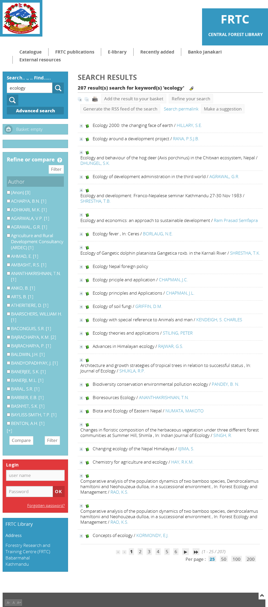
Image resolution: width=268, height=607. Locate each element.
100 (237, 559)
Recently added (157, 52)
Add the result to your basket (133, 99)
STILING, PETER (178, 333)
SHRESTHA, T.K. (245, 253)
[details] (81, 125)
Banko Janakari (205, 52)
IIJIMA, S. (186, 449)
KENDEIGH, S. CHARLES (219, 320)
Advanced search (35, 111)
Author (16, 181)
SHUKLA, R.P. (132, 371)
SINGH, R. (222, 435)
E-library (117, 52)
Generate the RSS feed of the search (120, 109)
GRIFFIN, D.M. (148, 306)
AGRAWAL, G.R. (224, 176)
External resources (40, 60)
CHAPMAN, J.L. (180, 293)
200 (251, 559)
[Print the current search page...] (95, 99)
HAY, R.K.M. (182, 462)
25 (212, 559)
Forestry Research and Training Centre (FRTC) (27, 548)
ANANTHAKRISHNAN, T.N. (164, 397)
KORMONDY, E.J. (152, 535)
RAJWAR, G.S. (170, 346)
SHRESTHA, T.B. (95, 201)
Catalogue (30, 52)
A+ (19, 602)
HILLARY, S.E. (189, 125)
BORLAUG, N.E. (158, 234)
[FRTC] (21, 18)
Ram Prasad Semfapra (236, 220)
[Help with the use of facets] (59, 160)
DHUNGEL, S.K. (95, 163)
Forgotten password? (46, 505)
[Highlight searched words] (191, 88)
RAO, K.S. (119, 492)
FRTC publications (74, 52)
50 (223, 559)
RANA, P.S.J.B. (186, 139)
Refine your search (191, 99)
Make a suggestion (223, 109)
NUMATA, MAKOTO (184, 411)
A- (8, 602)
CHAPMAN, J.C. (173, 280)
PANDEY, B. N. (225, 384)
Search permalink (181, 109)
